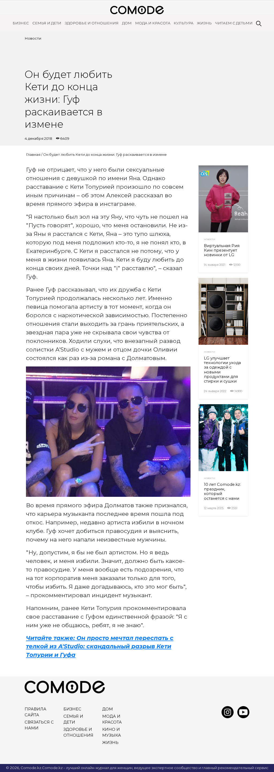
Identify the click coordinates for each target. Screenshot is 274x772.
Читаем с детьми (234, 23)
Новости (33, 38)
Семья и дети (46, 23)
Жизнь (204, 23)
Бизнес (21, 23)
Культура (183, 23)
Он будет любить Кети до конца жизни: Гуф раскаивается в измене (105, 154)
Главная (33, 154)
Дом (127, 23)
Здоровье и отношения (92, 23)
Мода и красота (152, 23)
